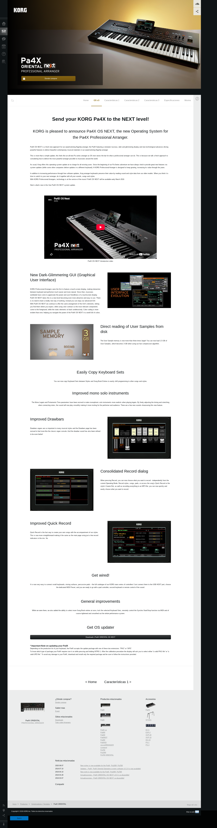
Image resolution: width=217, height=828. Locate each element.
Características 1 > (117, 682)
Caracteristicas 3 (151, 100)
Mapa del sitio (192, 805)
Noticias (4, 805)
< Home (91, 682)
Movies (187, 100)
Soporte (4, 54)
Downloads (59, 720)
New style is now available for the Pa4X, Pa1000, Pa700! (101, 772)
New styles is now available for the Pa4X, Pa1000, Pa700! (101, 765)
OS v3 (96, 100)
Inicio (4, 24)
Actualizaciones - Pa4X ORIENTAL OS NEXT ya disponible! (102, 778)
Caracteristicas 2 (131, 100)
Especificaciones (171, 100)
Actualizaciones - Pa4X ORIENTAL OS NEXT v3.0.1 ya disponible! (104, 775)
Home (86, 100)
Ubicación (4, 810)
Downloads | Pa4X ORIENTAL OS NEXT (100, 637)
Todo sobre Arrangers (63, 722)
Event (199, 155)
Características (4, 39)
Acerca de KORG (4, 824)
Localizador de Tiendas (4, 62)
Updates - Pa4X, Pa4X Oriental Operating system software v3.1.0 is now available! (110, 769)
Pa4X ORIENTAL (60, 804)
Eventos (4, 46)
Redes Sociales (4, 815)
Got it (19, 818)
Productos (4, 31)
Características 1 (111, 100)
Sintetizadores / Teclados (40, 804)
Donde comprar (60, 702)
